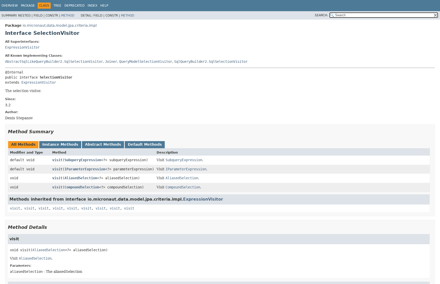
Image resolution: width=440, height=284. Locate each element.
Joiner (111, 61)
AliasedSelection (80, 178)
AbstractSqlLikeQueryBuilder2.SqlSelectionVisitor (54, 61)
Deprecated (74, 5)
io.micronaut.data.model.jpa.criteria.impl (60, 25)
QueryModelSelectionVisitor (145, 61)
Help (104, 5)
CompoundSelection (81, 187)
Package (28, 5)
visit (57, 160)
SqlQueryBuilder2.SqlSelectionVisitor (211, 61)
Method (67, 15)
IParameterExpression (84, 169)
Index (92, 5)
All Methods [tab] (23, 144)
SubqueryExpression (82, 160)
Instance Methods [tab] (60, 144)
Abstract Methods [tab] (103, 144)
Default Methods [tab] (145, 144)
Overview (10, 5)
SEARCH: (321, 15)
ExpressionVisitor (22, 47)
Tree (57, 5)
